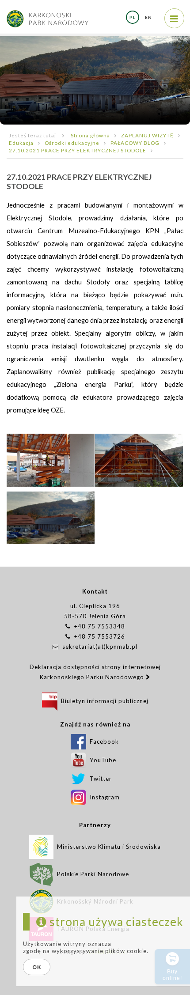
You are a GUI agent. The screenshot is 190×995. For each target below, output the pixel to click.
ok (36, 967)
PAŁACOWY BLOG (135, 143)
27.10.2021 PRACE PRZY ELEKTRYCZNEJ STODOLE (77, 150)
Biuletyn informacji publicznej (102, 700)
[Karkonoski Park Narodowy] (47, 14)
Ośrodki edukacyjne (72, 143)
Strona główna (90, 135)
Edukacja (21, 143)
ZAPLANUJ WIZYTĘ (147, 135)
